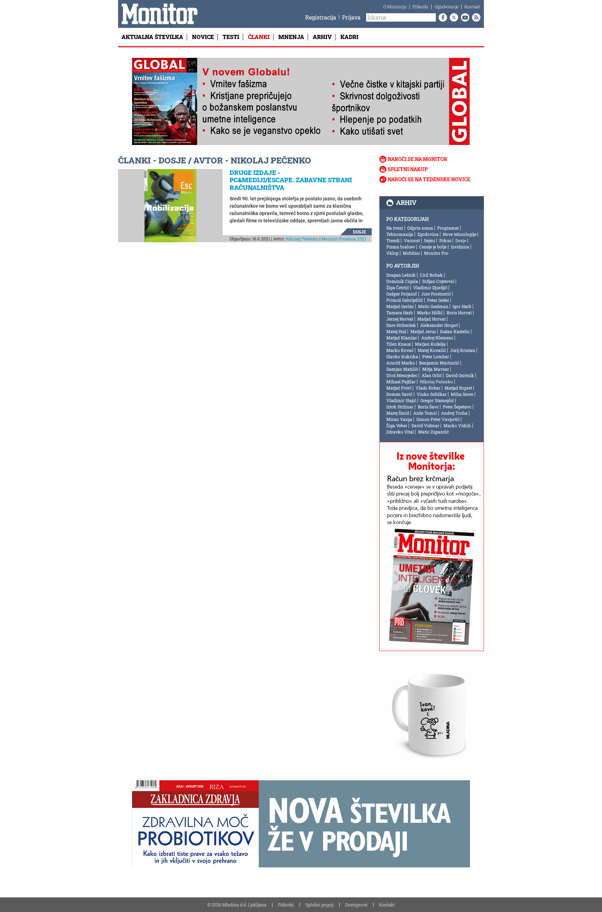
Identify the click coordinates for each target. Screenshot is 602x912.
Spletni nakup (408, 169)
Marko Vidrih (457, 425)
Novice (203, 36)
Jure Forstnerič (436, 294)
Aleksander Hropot (439, 325)
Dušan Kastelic (455, 331)
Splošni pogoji (320, 904)
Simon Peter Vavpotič (438, 419)
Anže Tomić (425, 413)
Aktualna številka (152, 36)
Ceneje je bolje (433, 247)
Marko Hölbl (429, 312)
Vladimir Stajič (401, 400)
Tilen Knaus (398, 344)
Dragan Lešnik (401, 275)
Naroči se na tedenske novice (429, 179)
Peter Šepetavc (457, 406)
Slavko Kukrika (402, 356)
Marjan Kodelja (430, 344)
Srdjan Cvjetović (438, 281)
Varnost (412, 240)
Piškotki (420, 6)
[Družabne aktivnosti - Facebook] (441, 17)
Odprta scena (420, 228)
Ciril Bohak (431, 275)
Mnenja (291, 36)
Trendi (393, 240)
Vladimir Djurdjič (430, 287)
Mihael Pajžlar (401, 381)
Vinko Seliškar (432, 394)
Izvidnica (460, 247)
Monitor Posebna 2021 (344, 239)
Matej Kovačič (432, 350)
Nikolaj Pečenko (302, 239)
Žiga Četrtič (397, 287)
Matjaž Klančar (401, 337)
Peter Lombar (435, 356)
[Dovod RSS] (474, 17)
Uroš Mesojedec (401, 375)
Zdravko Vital (400, 432)
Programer (448, 228)
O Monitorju (395, 6)
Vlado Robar (428, 388)
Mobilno (411, 253)
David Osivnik (460, 375)
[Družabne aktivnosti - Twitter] (452, 17)
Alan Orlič (432, 375)
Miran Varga (399, 419)
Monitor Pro (436, 253)
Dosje (359, 232)
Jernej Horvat (399, 319)
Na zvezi (394, 228)
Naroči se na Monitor (417, 159)
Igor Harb (462, 306)
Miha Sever (462, 394)
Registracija (320, 17)
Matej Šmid (397, 413)
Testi (231, 36)
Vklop (392, 253)
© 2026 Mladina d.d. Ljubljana (237, 904)
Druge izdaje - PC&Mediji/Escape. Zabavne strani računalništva (291, 180)
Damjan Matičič (402, 369)
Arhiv (322, 36)
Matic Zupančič (433, 432)
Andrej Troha (454, 413)
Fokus (445, 240)
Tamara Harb (399, 312)
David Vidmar (425, 425)
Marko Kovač (400, 350)
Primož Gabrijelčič (404, 300)
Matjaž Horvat (431, 319)
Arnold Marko (400, 363)
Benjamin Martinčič (439, 363)
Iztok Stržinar (400, 406)
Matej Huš (396, 331)
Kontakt (472, 6)
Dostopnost (356, 904)
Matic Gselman (433, 306)
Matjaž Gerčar (400, 306)
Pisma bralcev (400, 247)
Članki (259, 36)
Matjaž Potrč (398, 388)
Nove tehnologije (459, 234)
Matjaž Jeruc (423, 331)
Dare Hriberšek (401, 325)
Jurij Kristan (462, 350)
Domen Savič (399, 394)
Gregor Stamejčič (437, 400)
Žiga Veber (396, 425)
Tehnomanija (399, 234)
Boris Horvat (459, 312)
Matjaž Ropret (458, 388)
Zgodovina (428, 234)
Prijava (351, 17)
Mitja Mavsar (435, 369)
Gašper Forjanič (401, 294)
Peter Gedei (438, 300)
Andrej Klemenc (437, 337)
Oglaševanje (446, 6)
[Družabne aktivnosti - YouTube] (463, 17)
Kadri (349, 36)
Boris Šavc (428, 406)
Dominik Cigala (402, 281)
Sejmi (429, 240)
